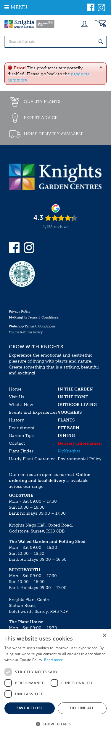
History (16, 420)
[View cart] (101, 23)
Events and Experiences (33, 412)
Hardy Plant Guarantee (32, 458)
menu (18, 7)
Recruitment (21, 427)
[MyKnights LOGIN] (84, 23)
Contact (17, 443)
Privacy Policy (19, 311)
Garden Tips (21, 435)
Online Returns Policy (26, 332)
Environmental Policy (80, 458)
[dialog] (55, 681)
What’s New (21, 404)
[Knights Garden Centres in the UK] (29, 23)
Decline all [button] (82, 707)
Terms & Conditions (34, 317)
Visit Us (16, 396)
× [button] (104, 635)
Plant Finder (21, 451)
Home (15, 389)
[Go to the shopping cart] (100, 23)
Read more (53, 659)
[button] (55, 723)
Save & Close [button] (30, 707)
